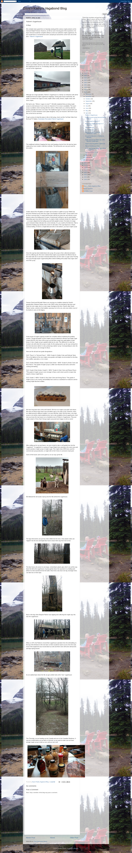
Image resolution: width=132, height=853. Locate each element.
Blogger (76, 848)
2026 (85, 73)
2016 (85, 165)
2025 (85, 75)
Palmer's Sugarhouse (36, 36)
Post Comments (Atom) (40, 841)
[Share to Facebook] (67, 782)
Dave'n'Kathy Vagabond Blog (92, 186)
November (89, 96)
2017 (85, 163)
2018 (85, 92)
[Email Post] (59, 782)
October (88, 98)
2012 (85, 174)
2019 (85, 89)
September (89, 101)
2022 (85, 82)
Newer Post (30, 838)
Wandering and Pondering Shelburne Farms (92, 132)
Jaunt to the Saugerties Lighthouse (95, 143)
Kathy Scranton (88, 188)
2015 (85, 167)
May (87, 110)
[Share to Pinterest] (69, 782)
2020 (85, 87)
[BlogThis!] (64, 782)
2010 (85, 179)
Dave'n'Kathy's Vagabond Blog (45, 8)
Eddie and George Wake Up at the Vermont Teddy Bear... (95, 140)
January (88, 160)
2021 (85, 85)
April (87, 113)
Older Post (74, 838)
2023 (85, 80)
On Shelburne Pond (90, 129)
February (88, 157)
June (87, 108)
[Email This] (62, 782)
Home (52, 838)
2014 (85, 170)
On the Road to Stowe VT (92, 121)
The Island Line (89, 127)
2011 (85, 177)
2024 (85, 78)
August (88, 103)
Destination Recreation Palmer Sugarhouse (50, 119)
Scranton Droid (88, 191)
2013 (85, 172)
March (88, 155)
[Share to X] (66, 782)
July (87, 106)
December (89, 94)
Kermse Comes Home (91, 152)
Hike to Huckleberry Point (92, 146)
